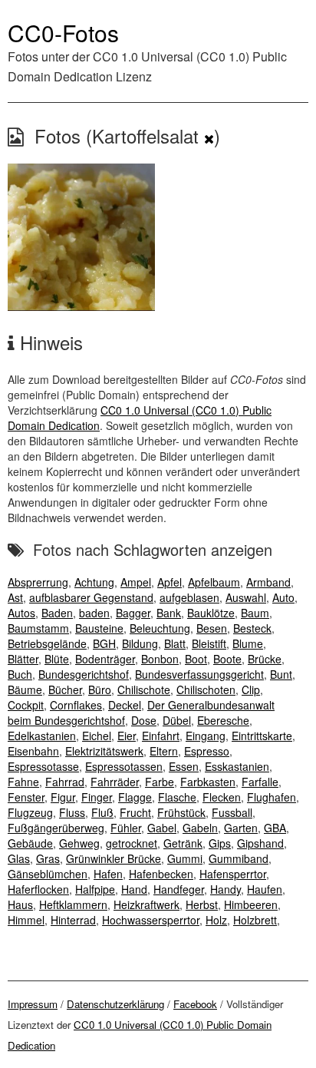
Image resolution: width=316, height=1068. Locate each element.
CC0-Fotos (63, 32)
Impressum (33, 1004)
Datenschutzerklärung (115, 1004)
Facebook (195, 1004)
